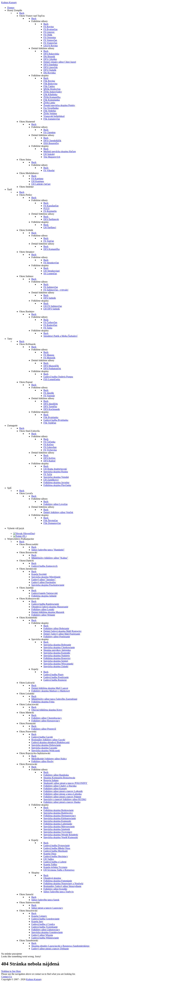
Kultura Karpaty (34, 979)
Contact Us (6, 976)
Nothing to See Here (11, 971)
